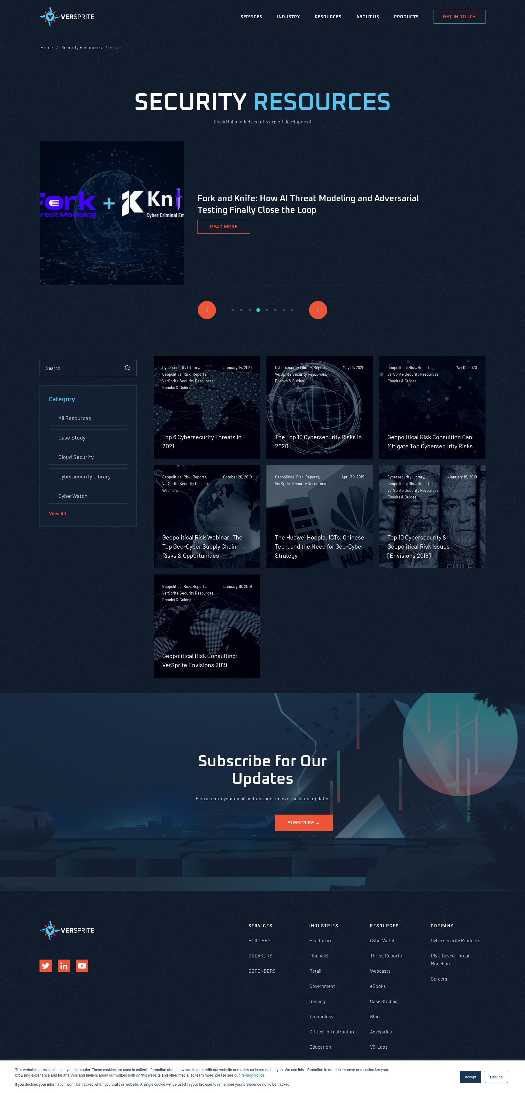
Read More (224, 227)
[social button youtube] (82, 966)
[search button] (127, 368)
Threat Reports (386, 955)
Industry (288, 17)
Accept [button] (470, 1076)
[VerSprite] (66, 18)
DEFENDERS (262, 971)
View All (57, 513)
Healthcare (320, 940)
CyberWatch (73, 495)
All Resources (74, 418)
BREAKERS (260, 955)
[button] (207, 310)
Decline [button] (496, 1076)
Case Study (71, 437)
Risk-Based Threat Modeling (450, 959)
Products (406, 17)
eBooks (378, 986)
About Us (367, 17)
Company (442, 925)
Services (251, 17)
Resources (328, 17)
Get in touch (459, 17)
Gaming (317, 1001)
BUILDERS (259, 940)
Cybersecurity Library (84, 476)
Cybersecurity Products (455, 940)
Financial (318, 955)
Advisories (381, 1031)
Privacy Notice (252, 1074)
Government (322, 986)
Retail (315, 971)
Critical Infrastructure (332, 1031)
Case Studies (383, 1001)
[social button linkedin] (64, 966)
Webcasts (380, 971)
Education (320, 1047)
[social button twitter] (45, 966)
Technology (321, 1016)
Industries (323, 925)
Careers (439, 978)
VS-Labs (379, 1047)
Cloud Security (76, 456)
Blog (374, 1016)
